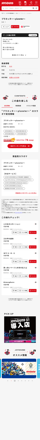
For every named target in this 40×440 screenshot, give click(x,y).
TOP (2, 13)
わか (17, 13)
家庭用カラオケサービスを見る (26, 193)
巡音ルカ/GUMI (14, 77)
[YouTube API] (18, 212)
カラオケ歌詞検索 (10, 13)
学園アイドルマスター (16, 229)
